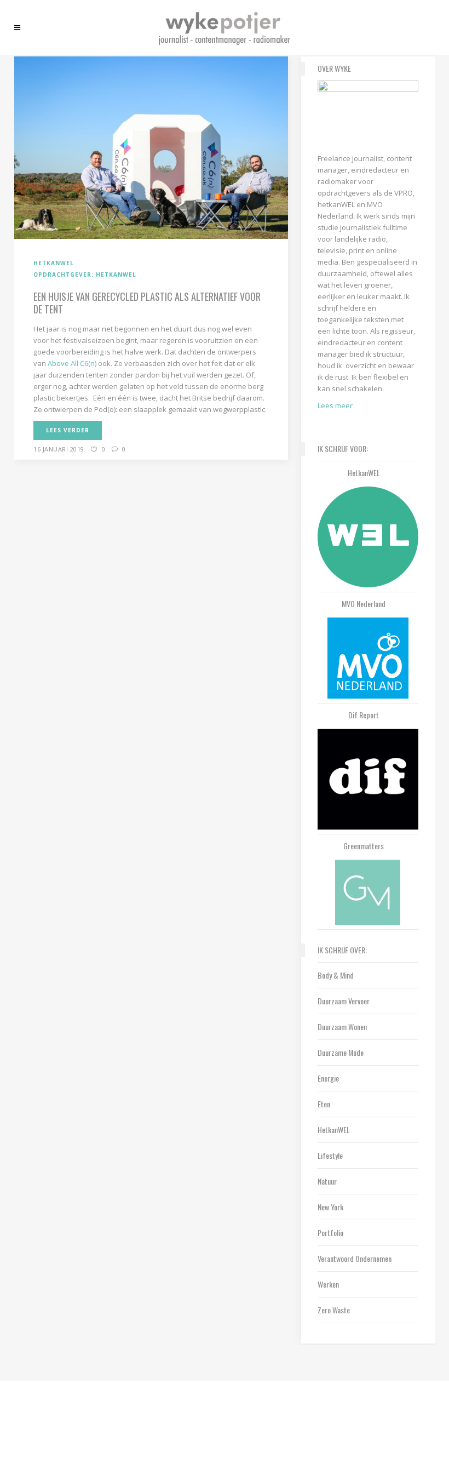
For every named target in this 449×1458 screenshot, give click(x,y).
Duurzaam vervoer (344, 1001)
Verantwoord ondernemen (355, 1258)
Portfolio (330, 1232)
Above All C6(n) (72, 363)
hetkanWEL (364, 472)
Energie (328, 1078)
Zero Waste (334, 1310)
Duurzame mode (341, 1052)
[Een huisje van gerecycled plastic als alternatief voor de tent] (151, 147)
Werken (328, 1284)
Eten (324, 1104)
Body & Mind (336, 975)
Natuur (327, 1181)
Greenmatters (363, 846)
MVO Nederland (363, 603)
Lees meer (335, 405)
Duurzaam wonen (342, 1026)
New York (330, 1207)
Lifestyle (330, 1155)
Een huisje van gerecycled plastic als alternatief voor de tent (147, 302)
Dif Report (363, 715)
